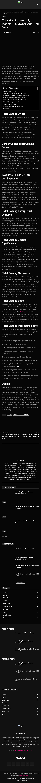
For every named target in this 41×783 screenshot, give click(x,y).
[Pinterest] (18, 37)
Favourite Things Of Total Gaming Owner (16, 95)
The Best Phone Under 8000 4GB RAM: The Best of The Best (10, 436)
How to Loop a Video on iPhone (24, 549)
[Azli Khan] (3, 32)
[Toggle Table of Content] (35, 88)
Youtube (26, 414)
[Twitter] (14, 37)
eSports (9, 414)
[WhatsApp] (23, 37)
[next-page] (6, 535)
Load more (20, 582)
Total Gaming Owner (10, 91)
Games (9, 12)
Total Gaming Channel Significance (15, 100)
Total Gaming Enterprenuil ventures (15, 97)
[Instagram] (13, 764)
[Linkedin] (18, 764)
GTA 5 (20, 414)
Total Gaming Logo (10, 104)
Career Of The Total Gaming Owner (15, 93)
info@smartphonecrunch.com (24, 750)
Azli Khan (8, 32)
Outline (6, 108)
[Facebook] (10, 37)
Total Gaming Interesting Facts (13, 106)
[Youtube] (32, 764)
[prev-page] (3, 535)
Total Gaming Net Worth (11, 102)
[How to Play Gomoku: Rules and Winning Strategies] (7, 497)
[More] (27, 37)
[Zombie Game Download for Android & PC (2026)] (7, 512)
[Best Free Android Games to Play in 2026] (7, 526)
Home (3, 12)
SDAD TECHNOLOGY (24, 775)
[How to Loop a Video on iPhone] (7, 551)
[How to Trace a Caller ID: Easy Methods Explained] (7, 567)
